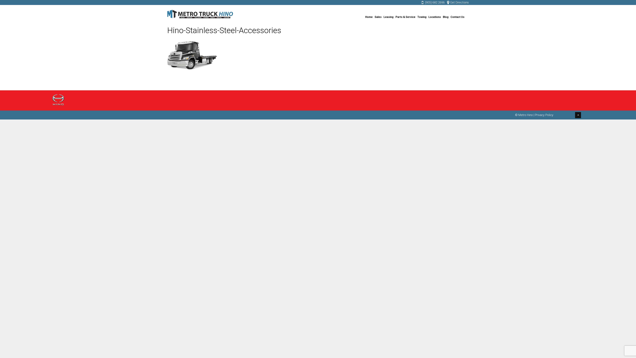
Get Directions (459, 2)
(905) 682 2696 (435, 2)
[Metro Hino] (200, 19)
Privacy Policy (544, 115)
